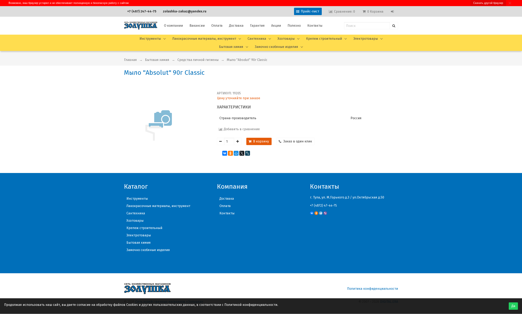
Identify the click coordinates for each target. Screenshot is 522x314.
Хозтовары (286, 39)
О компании (173, 26)
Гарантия (257, 26)
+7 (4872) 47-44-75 (323, 205)
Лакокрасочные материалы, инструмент (204, 39)
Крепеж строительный (324, 39)
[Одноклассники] (230, 153)
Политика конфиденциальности (372, 289)
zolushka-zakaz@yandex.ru (184, 11)
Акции (276, 26)
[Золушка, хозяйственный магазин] (141, 25)
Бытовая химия (231, 47)
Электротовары (365, 39)
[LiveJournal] (247, 153)
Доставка (236, 26)
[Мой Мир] (236, 153)
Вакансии (197, 26)
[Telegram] (321, 213)
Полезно (294, 26)
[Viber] (325, 213)
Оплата (216, 26)
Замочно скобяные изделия (276, 47)
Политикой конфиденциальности (250, 305)
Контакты (314, 26)
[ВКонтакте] (224, 153)
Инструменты (150, 39)
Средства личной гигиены (198, 60)
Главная (130, 60)
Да (513, 306)
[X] (241, 153)
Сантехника (257, 39)
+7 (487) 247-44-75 (141, 11)
